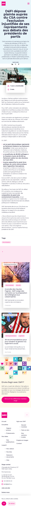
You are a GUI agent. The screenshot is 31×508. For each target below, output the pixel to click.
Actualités (5, 424)
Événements (10, 433)
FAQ (7, 460)
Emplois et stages (22, 440)
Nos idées (5, 436)
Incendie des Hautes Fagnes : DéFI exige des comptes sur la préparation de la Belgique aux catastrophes (16, 293)
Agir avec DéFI (21, 421)
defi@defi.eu (8, 484)
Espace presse (8, 429)
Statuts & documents (10, 456)
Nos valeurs (10, 448)
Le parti (4, 445)
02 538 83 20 (8, 481)
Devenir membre (24, 426)
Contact (19, 443)
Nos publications (10, 441)
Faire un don (25, 430)
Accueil (4, 421)
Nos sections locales (24, 435)
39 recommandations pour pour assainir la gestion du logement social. (16, 341)
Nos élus (9, 452)
